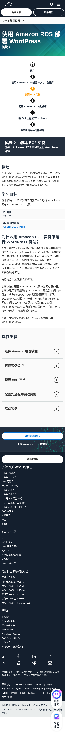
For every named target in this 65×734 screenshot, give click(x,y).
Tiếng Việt (51, 688)
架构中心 (6, 550)
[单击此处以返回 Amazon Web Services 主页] (8, 4)
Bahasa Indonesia (23, 684)
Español (6, 688)
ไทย (24, 693)
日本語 (31, 693)
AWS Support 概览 (11, 638)
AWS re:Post (8, 629)
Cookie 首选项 (40, 705)
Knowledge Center (11, 634)
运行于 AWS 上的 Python (14, 590)
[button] (16, 12)
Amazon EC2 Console (14, 227)
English (49, 684)
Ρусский (15, 693)
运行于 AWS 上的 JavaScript (16, 603)
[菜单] (58, 3)
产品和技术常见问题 (11, 555)
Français (16, 688)
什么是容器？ (8, 490)
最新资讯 (6, 515)
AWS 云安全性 (9, 511)
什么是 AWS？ (9, 473)
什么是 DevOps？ (10, 485)
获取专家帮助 (8, 621)
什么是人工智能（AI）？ (14, 498)
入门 (4, 538)
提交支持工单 (8, 625)
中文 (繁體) (7, 697)
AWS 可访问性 (9, 481)
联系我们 (6, 617)
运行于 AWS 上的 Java (13, 594)
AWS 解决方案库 (10, 546)
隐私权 (5, 705)
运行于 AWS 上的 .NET (13, 586)
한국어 (40, 693)
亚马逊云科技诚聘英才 (13, 646)
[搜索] (51, 3)
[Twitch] (9, 663)
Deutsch (39, 684)
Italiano (27, 688)
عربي (9, 684)
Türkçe (5, 693)
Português (38, 688)
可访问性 (15, 705)
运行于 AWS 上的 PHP (13, 598)
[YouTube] (24, 663)
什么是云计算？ (9, 477)
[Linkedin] (40, 657)
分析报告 (6, 559)
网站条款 (26, 705)
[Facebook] (24, 657)
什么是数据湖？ (9, 494)
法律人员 (6, 642)
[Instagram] (55, 657)
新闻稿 (5, 524)
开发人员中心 (8, 577)
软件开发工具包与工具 (13, 581)
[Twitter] (9, 657)
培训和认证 (7, 542)
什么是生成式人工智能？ (14, 502)
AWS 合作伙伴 (9, 563)
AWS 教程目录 (11, 20)
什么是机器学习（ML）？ (14, 507)
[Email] (55, 663)
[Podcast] (40, 663)
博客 (4, 519)
